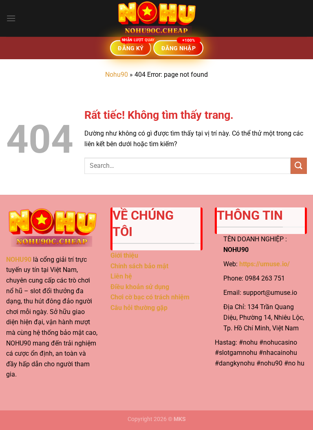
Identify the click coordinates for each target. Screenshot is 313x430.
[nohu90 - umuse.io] (156, 18)
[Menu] (11, 18)
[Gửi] (299, 166)
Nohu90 (116, 74)
